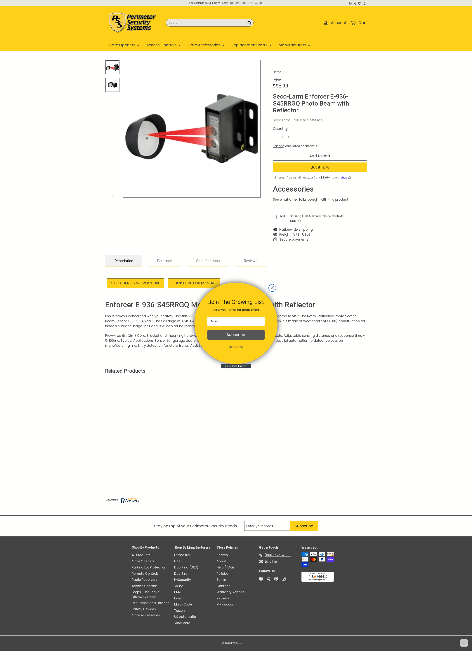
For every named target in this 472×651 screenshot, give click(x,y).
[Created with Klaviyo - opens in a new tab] (236, 366)
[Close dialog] (272, 288)
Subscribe (236, 334)
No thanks (236, 347)
